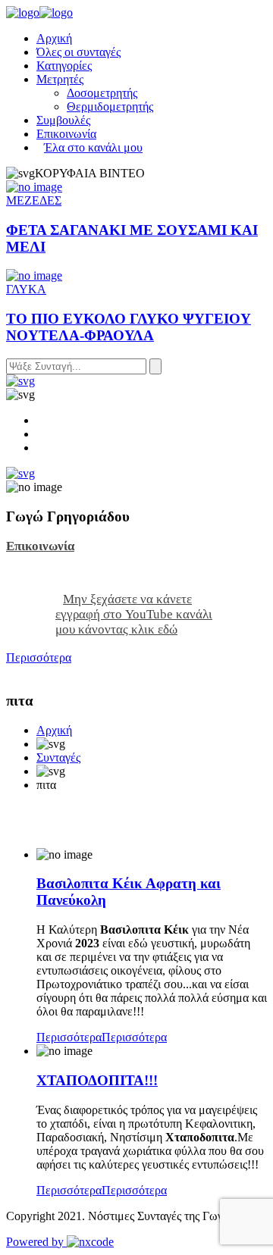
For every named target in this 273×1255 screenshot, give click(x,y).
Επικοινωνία (40, 546)
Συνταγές (58, 757)
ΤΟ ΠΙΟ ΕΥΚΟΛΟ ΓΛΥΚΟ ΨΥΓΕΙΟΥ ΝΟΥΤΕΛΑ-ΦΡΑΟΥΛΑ (128, 327)
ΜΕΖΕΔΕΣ (33, 200)
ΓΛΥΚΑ (26, 289)
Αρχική (54, 730)
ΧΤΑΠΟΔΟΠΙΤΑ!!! (97, 1080)
